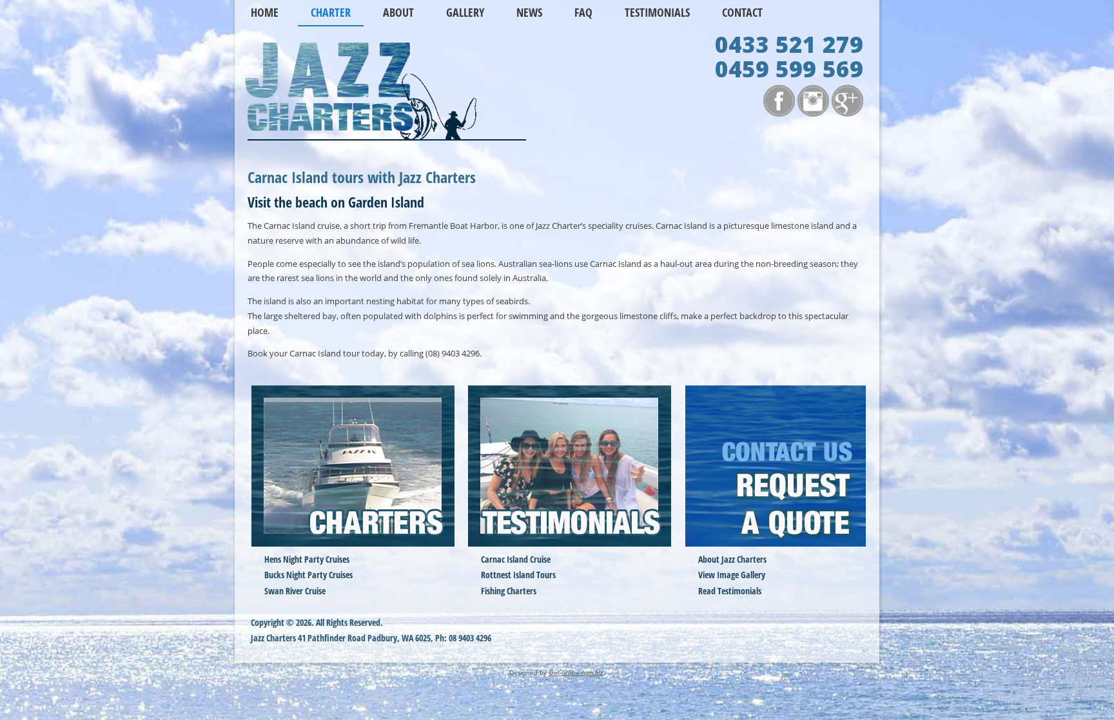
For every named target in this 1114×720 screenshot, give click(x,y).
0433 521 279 (789, 48)
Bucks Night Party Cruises (308, 575)
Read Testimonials (729, 591)
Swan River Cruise (295, 591)
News (529, 12)
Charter (331, 12)
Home (264, 12)
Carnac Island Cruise (516, 559)
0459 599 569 (789, 72)
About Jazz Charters (732, 559)
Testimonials (657, 12)
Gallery (465, 12)
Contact (742, 12)
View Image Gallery (731, 575)
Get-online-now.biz (576, 672)
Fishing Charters (508, 591)
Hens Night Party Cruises (306, 559)
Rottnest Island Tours (518, 575)
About (398, 12)
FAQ (583, 12)
